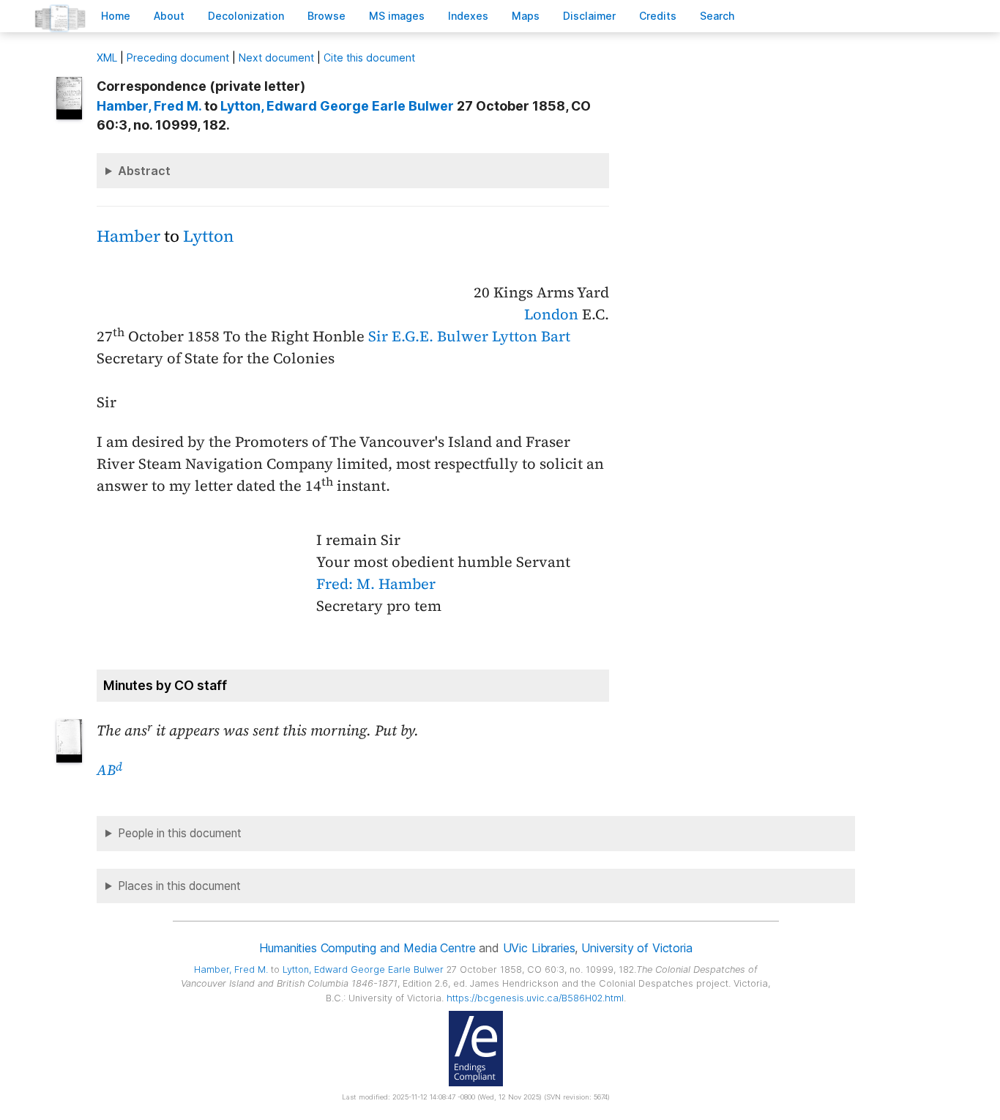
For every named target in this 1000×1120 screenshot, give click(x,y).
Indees (468, 16)
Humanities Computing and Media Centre (367, 948)
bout (169, 16)
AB (109, 770)
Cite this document (369, 57)
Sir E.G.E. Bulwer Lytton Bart (469, 336)
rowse (326, 16)
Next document (276, 57)
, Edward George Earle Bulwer (337, 106)
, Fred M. (149, 106)
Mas (526, 16)
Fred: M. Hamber (376, 584)
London (551, 314)
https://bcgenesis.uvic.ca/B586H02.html (535, 998)
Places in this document (179, 886)
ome (115, 16)
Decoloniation (246, 16)
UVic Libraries (539, 948)
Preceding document (178, 57)
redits (657, 16)
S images (397, 16)
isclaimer (589, 16)
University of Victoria (636, 948)
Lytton (208, 236)
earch (717, 16)
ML (107, 57)
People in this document (180, 833)
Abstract (144, 170)
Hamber (128, 236)
